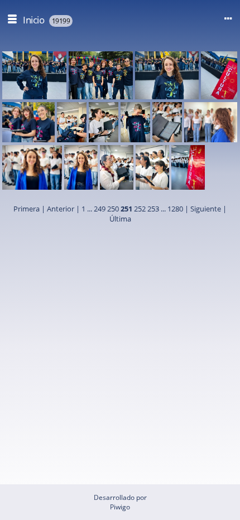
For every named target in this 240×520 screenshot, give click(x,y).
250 (113, 209)
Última (120, 219)
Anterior (60, 209)
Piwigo (120, 507)
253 (153, 209)
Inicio (33, 19)
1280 (175, 209)
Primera (26, 209)
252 (140, 209)
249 (99, 209)
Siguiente (205, 209)
